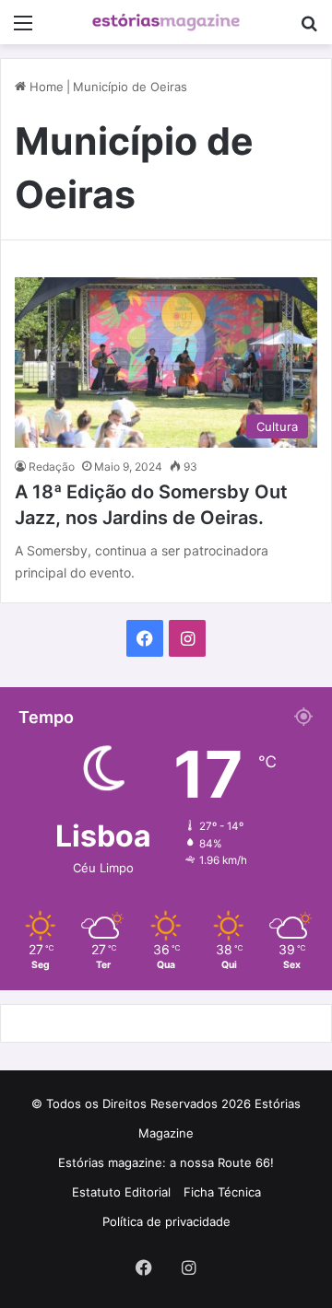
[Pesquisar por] (309, 29)
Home (45, 86)
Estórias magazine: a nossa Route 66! (166, 1162)
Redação (52, 466)
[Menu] (23, 29)
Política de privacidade (166, 1221)
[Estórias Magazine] (166, 22)
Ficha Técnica (222, 1192)
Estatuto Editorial (121, 1192)
